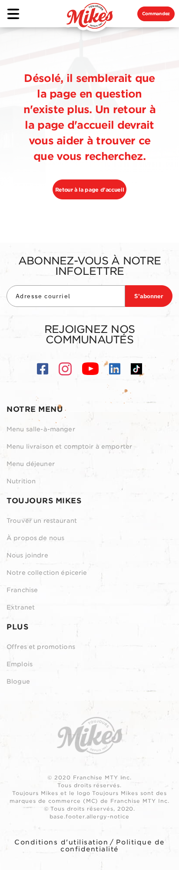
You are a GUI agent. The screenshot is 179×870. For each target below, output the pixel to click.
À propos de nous (35, 538)
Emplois (20, 664)
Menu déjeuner (31, 464)
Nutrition (21, 481)
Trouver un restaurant (42, 521)
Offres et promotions (41, 647)
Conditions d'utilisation (61, 842)
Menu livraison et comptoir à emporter (69, 446)
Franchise (22, 590)
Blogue (18, 681)
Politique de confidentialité (112, 845)
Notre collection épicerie (47, 573)
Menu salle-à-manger (41, 429)
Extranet (21, 607)
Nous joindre (27, 555)
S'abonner (148, 296)
